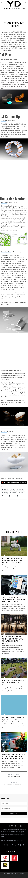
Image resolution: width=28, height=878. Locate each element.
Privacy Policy (19, 840)
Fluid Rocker (4, 59)
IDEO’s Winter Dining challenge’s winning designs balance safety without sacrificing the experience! (12, 640)
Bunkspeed (13, 46)
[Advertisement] (14, 16)
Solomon (3, 120)
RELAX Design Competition (14, 775)
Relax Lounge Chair (6, 370)
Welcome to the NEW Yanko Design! (13, 717)
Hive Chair (4, 202)
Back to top (13, 875)
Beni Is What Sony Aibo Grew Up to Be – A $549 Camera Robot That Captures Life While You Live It (13, 560)
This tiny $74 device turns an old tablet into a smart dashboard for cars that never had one (14, 599)
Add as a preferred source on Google (15, 482)
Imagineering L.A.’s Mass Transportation (14, 783)
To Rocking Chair (6, 252)
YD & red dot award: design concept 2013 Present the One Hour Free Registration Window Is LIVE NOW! (14, 757)
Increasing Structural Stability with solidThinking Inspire (13, 681)
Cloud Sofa (4, 432)
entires (21, 478)
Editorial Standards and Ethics (8, 840)
